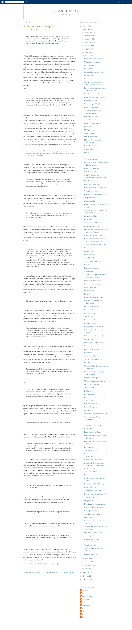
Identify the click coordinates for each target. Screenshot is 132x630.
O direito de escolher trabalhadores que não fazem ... (96, 176)
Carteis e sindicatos (91, 107)
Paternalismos (89, 251)
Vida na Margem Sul (91, 497)
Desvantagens (89, 254)
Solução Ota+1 (89, 68)
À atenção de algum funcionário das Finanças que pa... (95, 275)
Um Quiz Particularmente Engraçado (93, 301)
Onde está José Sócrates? (92, 475)
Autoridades (88, 271)
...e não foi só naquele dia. (93, 359)
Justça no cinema (90, 197)
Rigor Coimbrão (90, 287)
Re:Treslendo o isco (91, 310)
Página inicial (52, 572)
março (87, 562)
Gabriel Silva (85, 599)
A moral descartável (91, 120)
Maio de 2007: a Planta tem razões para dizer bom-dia (96, 230)
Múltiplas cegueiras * (91, 130)
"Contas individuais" (91, 159)
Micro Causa (88, 517)
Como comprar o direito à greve (95, 97)
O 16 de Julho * (89, 219)
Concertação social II (91, 116)
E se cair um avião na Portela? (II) (96, 494)
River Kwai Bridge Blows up (94, 484)
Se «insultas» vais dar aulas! (94, 72)
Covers (86, 248)
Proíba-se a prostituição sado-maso (96, 104)
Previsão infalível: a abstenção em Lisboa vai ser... (96, 163)
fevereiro (88, 565)
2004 (85, 579)
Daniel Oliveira (36, 30)
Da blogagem (89, 65)
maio (87, 55)
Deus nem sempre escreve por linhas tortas (94, 373)
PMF (82, 611)
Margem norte (89, 500)
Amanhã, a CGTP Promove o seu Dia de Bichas (95, 211)
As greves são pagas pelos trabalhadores (93, 111)
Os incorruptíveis (90, 313)
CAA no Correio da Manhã (93, 297)
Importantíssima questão (92, 377)
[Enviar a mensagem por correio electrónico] (58, 563)
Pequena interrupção (91, 168)
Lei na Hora (88, 352)
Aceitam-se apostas (91, 450)
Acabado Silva (89, 339)
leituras (86, 264)
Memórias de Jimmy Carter (93, 532)
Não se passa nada (90, 510)
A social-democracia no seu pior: (95, 244)
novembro (88, 35)
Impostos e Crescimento (92, 280)
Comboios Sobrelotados (92, 123)
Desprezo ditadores (91, 320)
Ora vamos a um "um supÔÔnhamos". (91, 540)
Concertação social (91, 145)
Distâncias (88, 391)
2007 (85, 29)
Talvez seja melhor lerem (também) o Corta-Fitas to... (94, 424)
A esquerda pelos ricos (92, 226)
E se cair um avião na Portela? (94, 507)
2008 (85, 26)
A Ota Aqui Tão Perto (91, 536)
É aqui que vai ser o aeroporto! (95, 504)
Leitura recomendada (91, 306)
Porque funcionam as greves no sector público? (95, 89)
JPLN (83, 602)
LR (82, 608)
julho (87, 49)
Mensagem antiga (70, 572)
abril (87, 558)
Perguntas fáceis (90, 323)
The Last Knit (89, 387)
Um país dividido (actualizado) (95, 326)
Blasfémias (66, 11)
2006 (85, 572)
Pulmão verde (89, 410)
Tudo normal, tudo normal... (94, 490)
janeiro (87, 568)
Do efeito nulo (89, 447)
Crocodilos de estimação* (93, 284)
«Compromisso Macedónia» (94, 223)
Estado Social (89, 290)
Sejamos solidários (90, 216)
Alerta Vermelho (90, 201)
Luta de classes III (90, 136)
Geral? (86, 152)
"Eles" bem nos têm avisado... (94, 381)
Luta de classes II (90, 172)
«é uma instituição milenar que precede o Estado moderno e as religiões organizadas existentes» (50, 153)
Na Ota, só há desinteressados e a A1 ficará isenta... (95, 470)
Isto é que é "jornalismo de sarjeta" (96, 413)
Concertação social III (92, 100)
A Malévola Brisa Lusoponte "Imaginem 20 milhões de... (94, 464)
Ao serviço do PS (90, 356)
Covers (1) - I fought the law (94, 342)
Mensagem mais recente (31, 572)
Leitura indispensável (91, 384)
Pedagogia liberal (90, 487)
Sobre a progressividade (92, 261)
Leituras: (87, 294)
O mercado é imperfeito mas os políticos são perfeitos (95, 239)
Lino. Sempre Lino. (91, 554)
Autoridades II (89, 258)
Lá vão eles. (88, 126)
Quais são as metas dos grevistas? (95, 187)
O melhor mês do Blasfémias (94, 58)
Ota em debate (89, 149)
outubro (88, 39)
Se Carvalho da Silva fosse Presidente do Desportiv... (94, 83)
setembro (88, 42)
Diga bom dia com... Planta (93, 235)
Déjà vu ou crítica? (90, 403)
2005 (85, 576)
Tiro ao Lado (88, 316)
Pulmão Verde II (89, 394)
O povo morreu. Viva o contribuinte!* (92, 418)
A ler (86, 156)
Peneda (86, 346)
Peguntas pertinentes (91, 268)
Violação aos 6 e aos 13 (92, 191)
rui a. (82, 617)
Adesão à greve (89, 133)
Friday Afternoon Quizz (92, 432)
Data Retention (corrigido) (93, 336)
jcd (82, 614)
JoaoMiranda (85, 605)
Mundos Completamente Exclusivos (93, 141)
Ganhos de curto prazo (92, 184)
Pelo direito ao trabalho (92, 94)
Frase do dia (88, 75)
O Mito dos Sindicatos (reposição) (96, 194)
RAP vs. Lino (89, 428)
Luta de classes (89, 181)
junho (87, 52)
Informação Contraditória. (93, 459)
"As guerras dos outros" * (93, 62)
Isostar (86, 79)
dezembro (88, 32)
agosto (87, 45)
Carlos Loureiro (86, 596)
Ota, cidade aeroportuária (93, 514)
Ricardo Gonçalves (91, 407)
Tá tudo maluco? (90, 545)
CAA (82, 593)
